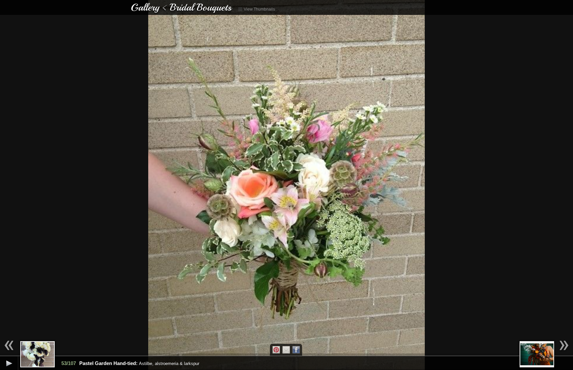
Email (286, 349)
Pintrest (276, 349)
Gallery (145, 7)
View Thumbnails (259, 9)
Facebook (296, 349)
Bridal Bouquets (200, 7)
